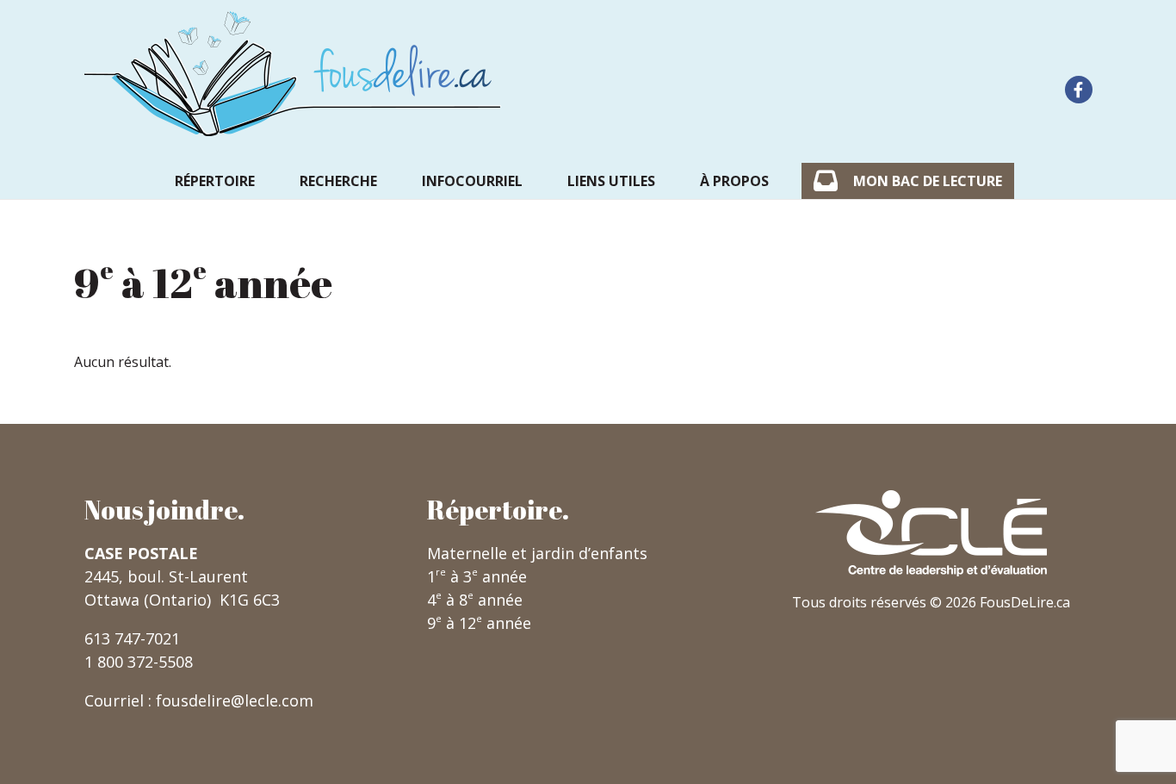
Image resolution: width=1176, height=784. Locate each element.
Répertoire (215, 180)
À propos (734, 180)
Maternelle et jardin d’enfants (537, 553)
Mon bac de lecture (927, 180)
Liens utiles (611, 180)
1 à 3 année (477, 576)
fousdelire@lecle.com (234, 700)
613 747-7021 (132, 638)
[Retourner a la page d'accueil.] (292, 73)
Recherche (338, 180)
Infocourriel (472, 180)
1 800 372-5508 (138, 661)
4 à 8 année (475, 599)
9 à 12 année (479, 623)
